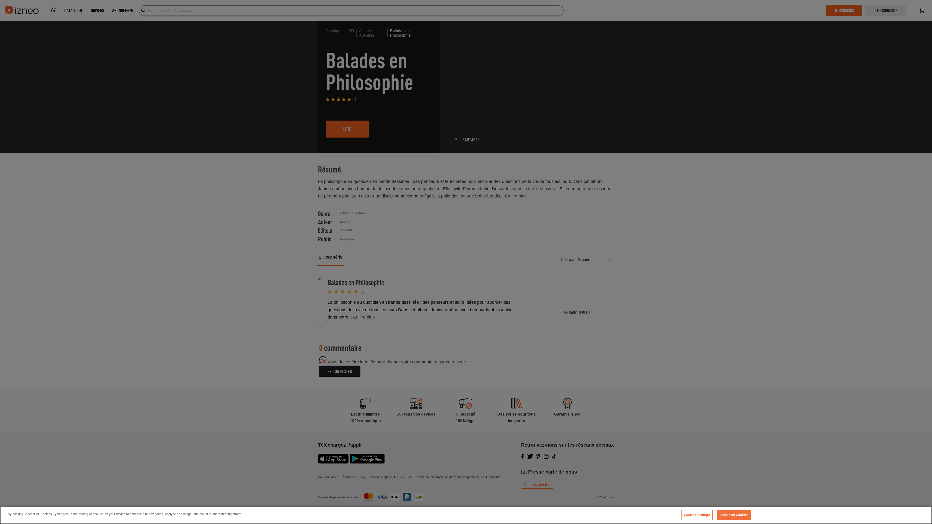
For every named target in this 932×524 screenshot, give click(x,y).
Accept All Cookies (733, 515)
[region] (466, 515)
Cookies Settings (697, 515)
